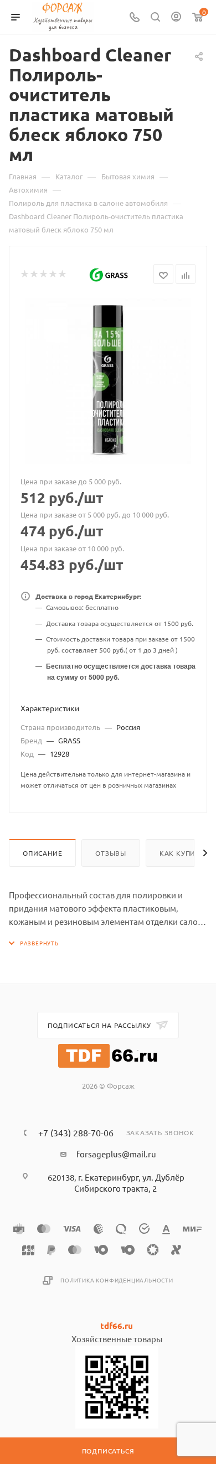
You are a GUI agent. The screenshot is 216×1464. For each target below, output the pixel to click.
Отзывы (110, 853)
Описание (42, 853)
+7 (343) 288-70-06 (76, 1132)
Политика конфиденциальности (116, 1280)
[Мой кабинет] (176, 17)
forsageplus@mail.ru (116, 1154)
